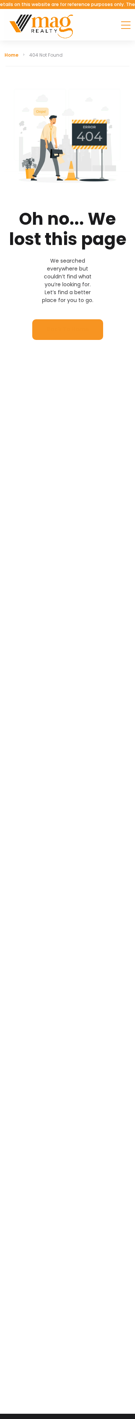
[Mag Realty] (42, 24)
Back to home (67, 329)
